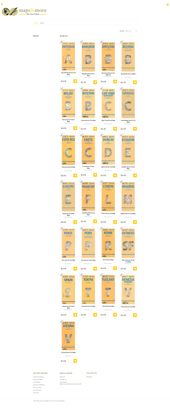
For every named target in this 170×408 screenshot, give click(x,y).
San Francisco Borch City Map (128, 261)
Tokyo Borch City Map (88, 306)
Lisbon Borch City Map (108, 213)
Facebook (89, 377)
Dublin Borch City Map (108, 167)
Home (36, 23)
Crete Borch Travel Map (88, 167)
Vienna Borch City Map (68, 352)
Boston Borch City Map (88, 120)
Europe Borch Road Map (68, 214)
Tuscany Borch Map (108, 306)
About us (62, 377)
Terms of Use (37, 387)
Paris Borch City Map (68, 260)
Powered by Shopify (59, 401)
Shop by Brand (37, 379)
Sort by (122, 31)
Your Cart (36, 393)
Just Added (36, 382)
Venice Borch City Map (128, 307)
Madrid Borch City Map (128, 213)
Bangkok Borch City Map (88, 74)
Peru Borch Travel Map (88, 260)
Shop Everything (38, 377)
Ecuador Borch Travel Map (128, 167)
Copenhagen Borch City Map (128, 121)
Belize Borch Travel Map (68, 120)
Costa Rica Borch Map (68, 167)
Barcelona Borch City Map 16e (108, 74)
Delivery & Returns (39, 385)
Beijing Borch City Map (128, 74)
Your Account (37, 390)
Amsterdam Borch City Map (68, 73)
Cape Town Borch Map (108, 120)
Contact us (63, 379)
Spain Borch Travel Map (68, 307)
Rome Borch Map (108, 260)
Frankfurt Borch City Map (88, 213)
